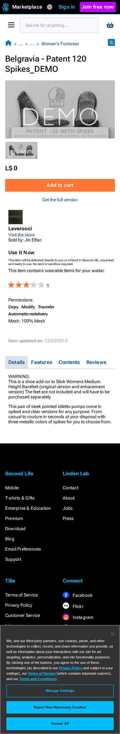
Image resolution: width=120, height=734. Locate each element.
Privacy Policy (18, 605)
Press (68, 518)
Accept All (60, 723)
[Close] (112, 634)
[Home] (8, 43)
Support (13, 559)
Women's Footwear (60, 43)
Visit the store (21, 234)
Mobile (12, 487)
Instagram (83, 617)
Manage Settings (60, 691)
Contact (70, 487)
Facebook (82, 595)
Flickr (78, 606)
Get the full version (60, 199)
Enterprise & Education (28, 508)
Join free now (98, 7)
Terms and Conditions (38, 679)
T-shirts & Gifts (20, 497)
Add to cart (59, 185)
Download (15, 528)
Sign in (67, 7)
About (69, 497)
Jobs (68, 508)
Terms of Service (21, 594)
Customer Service (22, 615)
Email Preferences (23, 549)
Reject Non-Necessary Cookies (60, 707)
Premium (14, 518)
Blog (9, 538)
